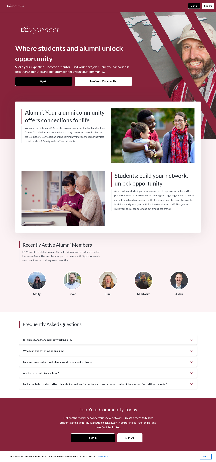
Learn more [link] (102, 456)
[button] (108, 340)
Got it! (205, 456)
